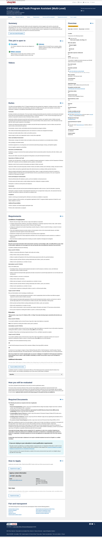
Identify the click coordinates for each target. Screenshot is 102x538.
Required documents (62, 17)
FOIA (20, 534)
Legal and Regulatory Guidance (49, 530)
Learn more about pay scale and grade (76, 71)
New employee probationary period (43, 510)
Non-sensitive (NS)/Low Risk (74, 112)
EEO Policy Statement (11, 530)
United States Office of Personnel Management (23, 526)
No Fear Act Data (32, 534)
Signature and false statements (42, 513)
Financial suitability (12, 510)
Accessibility (16, 534)
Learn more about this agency (16, 33)
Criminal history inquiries (13, 508)
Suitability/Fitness (71, 119)
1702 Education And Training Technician (76, 88)
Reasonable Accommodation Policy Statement (25, 530)
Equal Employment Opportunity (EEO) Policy (45, 508)
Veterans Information (38, 530)
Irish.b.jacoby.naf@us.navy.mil (16, 480)
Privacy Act (10, 511)
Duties (28, 17)
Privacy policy (39, 534)
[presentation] (81, 39)
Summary (10, 17)
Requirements (36, 17)
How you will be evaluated (49, 17)
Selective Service (12, 513)
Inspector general (25, 534)
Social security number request (14, 514)
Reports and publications (47, 534)
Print (83, 10)
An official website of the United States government (16, 0)
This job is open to (20, 17)
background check (78, 114)
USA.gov (63, 534)
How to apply (73, 17)
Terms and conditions (57, 534)
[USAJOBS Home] (12, 2)
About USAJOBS (10, 534)
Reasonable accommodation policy (43, 511)
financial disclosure (80, 124)
